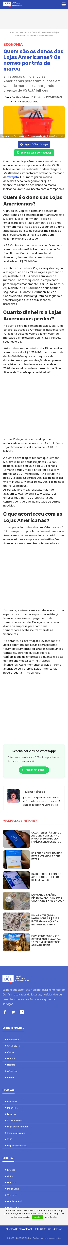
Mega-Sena (13, 1188)
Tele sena (12, 1195)
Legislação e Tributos (17, 1126)
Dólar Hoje (12, 1107)
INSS (9, 1139)
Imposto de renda (16, 1132)
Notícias (11, 1064)
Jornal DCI (13, 32)
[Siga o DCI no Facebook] (4, 1012)
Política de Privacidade (19, 1229)
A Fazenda (12, 1070)
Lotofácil (11, 1182)
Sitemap (57, 1229)
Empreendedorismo (17, 1145)
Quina (10, 1176)
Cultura (10, 1052)
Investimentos (14, 1120)
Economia (24, 32)
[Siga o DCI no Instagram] (22, 1012)
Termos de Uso (43, 1229)
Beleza (10, 1077)
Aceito (37, 1217)
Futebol (11, 1058)
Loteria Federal (14, 1201)
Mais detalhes (51, 1217)
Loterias (11, 1169)
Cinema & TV (13, 1045)
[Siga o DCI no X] (13, 1012)
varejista (13, 177)
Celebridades (14, 1039)
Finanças (11, 1114)
